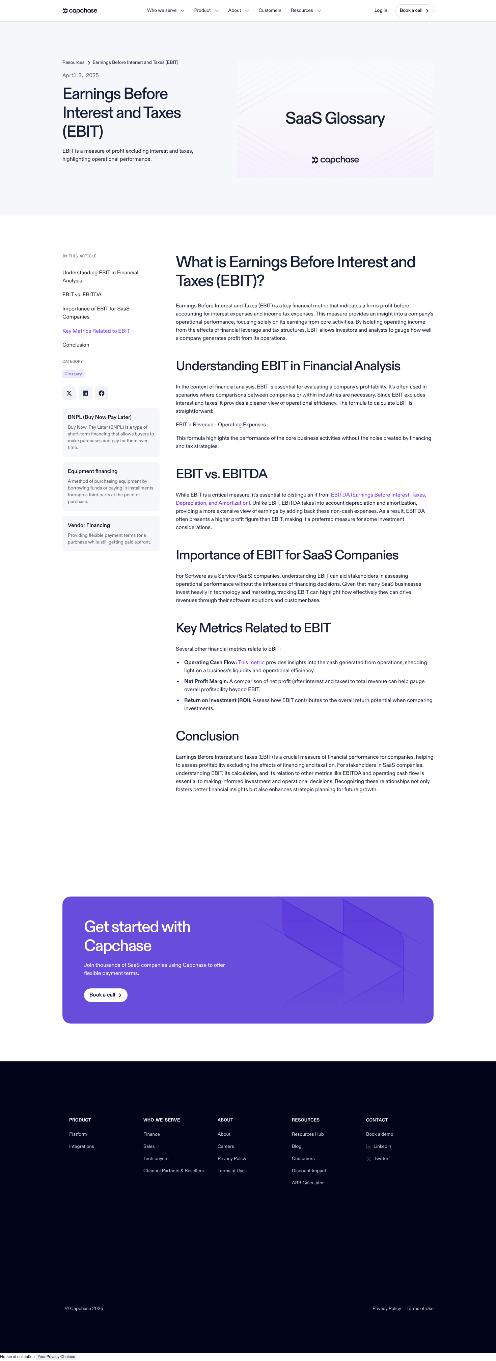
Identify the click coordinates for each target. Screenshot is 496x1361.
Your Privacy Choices (56, 1356)
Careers (226, 1146)
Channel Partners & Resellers (173, 1171)
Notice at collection (17, 1356)
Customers (303, 1159)
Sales (149, 1146)
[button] (166, 11)
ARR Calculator (308, 1183)
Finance (151, 1134)
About (224, 1134)
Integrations (81, 1146)
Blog (296, 1146)
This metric (251, 662)
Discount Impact (309, 1171)
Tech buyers (155, 1159)
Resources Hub (308, 1134)
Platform (78, 1134)
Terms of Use (231, 1171)
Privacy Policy (232, 1159)
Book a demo (379, 1134)
